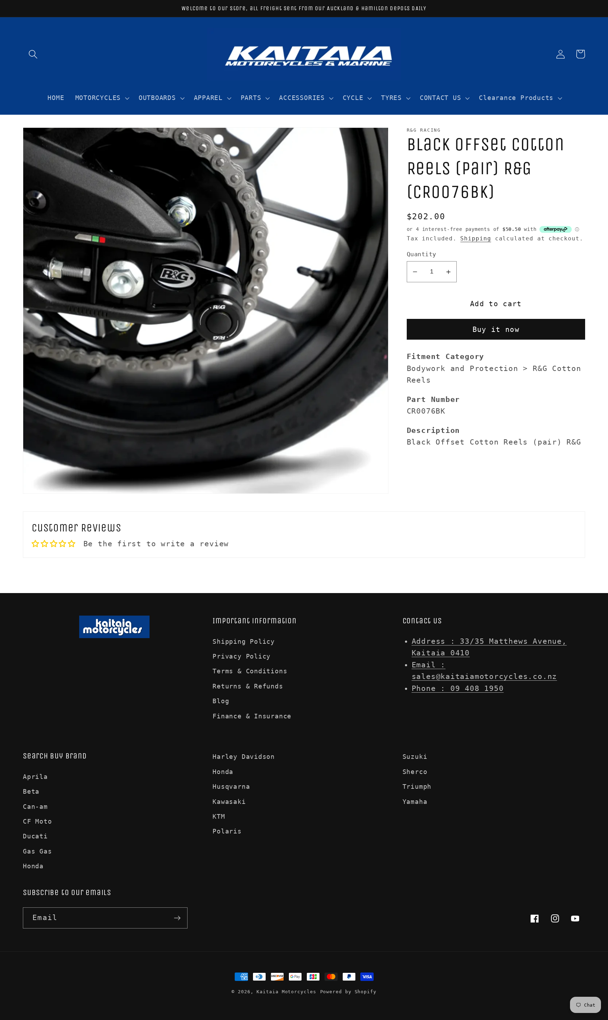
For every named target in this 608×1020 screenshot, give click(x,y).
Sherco (415, 771)
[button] (33, 54)
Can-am (35, 806)
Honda (33, 866)
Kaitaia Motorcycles (286, 991)
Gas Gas (37, 851)
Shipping (475, 238)
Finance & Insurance (252, 716)
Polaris (227, 831)
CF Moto (37, 821)
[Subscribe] (177, 918)
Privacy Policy (242, 656)
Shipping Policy (244, 641)
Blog (221, 701)
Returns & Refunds (248, 686)
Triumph (417, 786)
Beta (31, 791)
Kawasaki (229, 801)
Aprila (35, 776)
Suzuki (415, 756)
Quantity (421, 254)
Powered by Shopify (348, 991)
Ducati (35, 836)
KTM (219, 816)
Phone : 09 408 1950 (458, 688)
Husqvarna (231, 786)
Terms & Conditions (250, 671)
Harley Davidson (244, 756)
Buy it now (496, 330)
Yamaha (415, 801)
